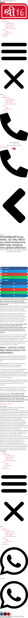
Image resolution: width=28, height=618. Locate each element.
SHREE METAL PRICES (6, 404)
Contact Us (6, 36)
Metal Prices (6, 21)
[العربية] (1, 2)
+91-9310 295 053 (14, 142)
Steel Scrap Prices (10, 25)
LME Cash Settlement (11, 28)
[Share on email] (14, 289)
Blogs (6, 31)
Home (4, 20)
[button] (14, 66)
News (4, 29)
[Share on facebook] (14, 283)
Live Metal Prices (9, 23)
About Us (5, 34)
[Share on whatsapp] (14, 292)
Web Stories (8, 33)
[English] (4, 2)
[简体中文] (3, 2)
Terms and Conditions (5, 617)
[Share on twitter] (14, 286)
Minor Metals (8, 26)
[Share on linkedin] (14, 295)
